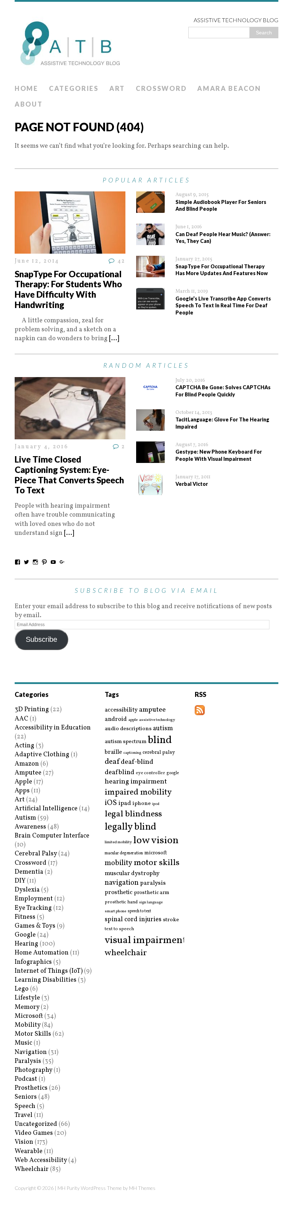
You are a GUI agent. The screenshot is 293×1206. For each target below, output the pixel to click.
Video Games (34, 1133)
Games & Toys (35, 926)
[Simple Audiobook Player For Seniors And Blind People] (150, 208)
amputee (152, 710)
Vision (24, 1142)
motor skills (156, 863)
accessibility (121, 710)
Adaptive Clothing (42, 754)
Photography (33, 1070)
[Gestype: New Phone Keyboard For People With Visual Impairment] (150, 458)
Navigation (31, 1052)
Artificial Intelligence (46, 808)
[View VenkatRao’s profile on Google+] (62, 562)
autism (163, 728)
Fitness (25, 917)
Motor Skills (33, 1034)
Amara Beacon (229, 88)
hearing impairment (136, 781)
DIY (20, 881)
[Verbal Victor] (150, 490)
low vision (156, 841)
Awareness (30, 826)
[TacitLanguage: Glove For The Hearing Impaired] (150, 426)
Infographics (33, 962)
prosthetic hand (121, 902)
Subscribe (41, 639)
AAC (21, 718)
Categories (74, 88)
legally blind (130, 827)
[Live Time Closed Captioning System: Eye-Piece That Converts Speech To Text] (70, 434)
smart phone (115, 911)
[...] (114, 338)
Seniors (26, 1097)
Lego (22, 989)
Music (23, 1043)
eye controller (150, 773)
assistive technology (157, 720)
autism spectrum (125, 742)
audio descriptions (128, 729)
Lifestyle (27, 997)
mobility (118, 863)
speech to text (139, 911)
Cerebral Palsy (36, 853)
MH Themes (142, 1188)
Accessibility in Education (53, 727)
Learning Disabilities (45, 980)
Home (26, 88)
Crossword (161, 88)
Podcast (26, 1079)
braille (113, 752)
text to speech (119, 929)
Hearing (26, 943)
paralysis (153, 883)
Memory (27, 1007)
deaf (112, 762)
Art (117, 88)
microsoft (155, 853)
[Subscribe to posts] (200, 710)
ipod (155, 804)
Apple (23, 781)
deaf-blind (137, 762)
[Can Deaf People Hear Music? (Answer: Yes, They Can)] (150, 240)
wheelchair (126, 953)
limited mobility (118, 842)
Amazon (27, 764)
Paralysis (28, 1061)
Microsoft (29, 1016)
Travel (24, 1115)
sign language (151, 902)
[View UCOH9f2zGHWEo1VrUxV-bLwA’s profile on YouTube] (53, 562)
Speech (25, 1106)
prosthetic (119, 892)
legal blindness (133, 814)
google (173, 773)
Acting (24, 745)
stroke (171, 920)
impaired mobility (138, 792)
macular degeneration (124, 853)
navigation (122, 883)
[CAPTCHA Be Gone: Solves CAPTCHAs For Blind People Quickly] (150, 394)
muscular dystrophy (132, 873)
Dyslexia (27, 889)
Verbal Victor (191, 484)
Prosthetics (31, 1088)
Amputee (28, 772)
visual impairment (146, 940)
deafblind (119, 772)
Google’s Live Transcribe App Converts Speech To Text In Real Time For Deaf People (223, 306)
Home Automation (42, 952)
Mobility (27, 1025)
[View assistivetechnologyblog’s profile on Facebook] (17, 562)
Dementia (29, 872)
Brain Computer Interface (52, 835)
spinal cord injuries (133, 919)
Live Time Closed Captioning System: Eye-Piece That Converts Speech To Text (69, 474)
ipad (124, 803)
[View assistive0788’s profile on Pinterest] (44, 562)
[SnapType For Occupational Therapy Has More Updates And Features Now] (150, 272)
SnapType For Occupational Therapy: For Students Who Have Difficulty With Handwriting (68, 289)
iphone (142, 803)
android (116, 719)
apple (133, 720)
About (29, 104)
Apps (22, 790)
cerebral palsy (159, 752)
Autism (25, 818)
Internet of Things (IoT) (49, 971)
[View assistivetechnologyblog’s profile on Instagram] (35, 562)
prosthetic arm (151, 893)
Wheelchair (32, 1169)
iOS (111, 803)
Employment (34, 898)
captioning (132, 753)
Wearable (29, 1151)
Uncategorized (36, 1124)
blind (160, 740)
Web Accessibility (41, 1160)
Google (25, 935)
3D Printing (32, 709)
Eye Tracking (33, 908)
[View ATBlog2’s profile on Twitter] (26, 562)
